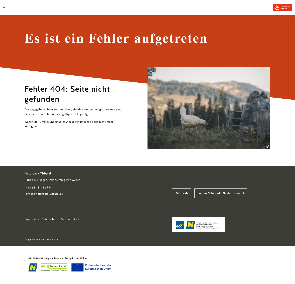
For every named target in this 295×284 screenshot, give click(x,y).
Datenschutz (49, 219)
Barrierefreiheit (70, 219)
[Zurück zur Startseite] (282, 7)
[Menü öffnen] (4, 7)
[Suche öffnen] (13, 7)
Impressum (32, 219)
